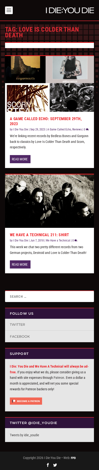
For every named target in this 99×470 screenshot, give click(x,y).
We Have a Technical (58, 240)
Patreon (59, 378)
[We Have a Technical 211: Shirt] (49, 201)
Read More (20, 159)
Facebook (20, 336)
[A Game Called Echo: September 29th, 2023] (49, 84)
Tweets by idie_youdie (24, 435)
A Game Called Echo (59, 129)
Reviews (77, 129)
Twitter (17, 324)
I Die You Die (20, 129)
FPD (73, 458)
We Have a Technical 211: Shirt (39, 235)
